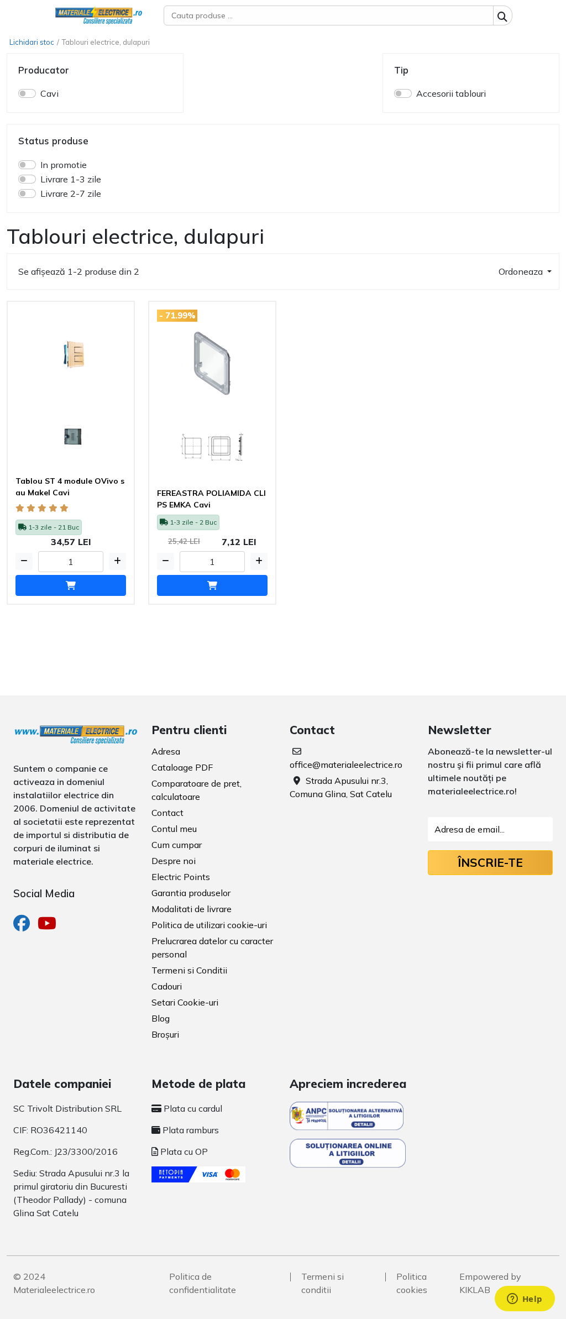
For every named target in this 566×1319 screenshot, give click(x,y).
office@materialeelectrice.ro (346, 764)
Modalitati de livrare (191, 908)
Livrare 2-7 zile (70, 193)
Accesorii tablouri (451, 93)
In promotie (63, 164)
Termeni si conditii (322, 1283)
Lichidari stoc (31, 42)
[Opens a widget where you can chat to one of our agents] (524, 1299)
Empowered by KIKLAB (490, 1283)
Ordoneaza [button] (522, 271)
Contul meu (174, 828)
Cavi (49, 93)
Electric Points (180, 876)
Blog (160, 1018)
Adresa (165, 751)
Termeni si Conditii (189, 970)
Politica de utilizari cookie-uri (209, 924)
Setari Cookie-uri (184, 1002)
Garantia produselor (190, 892)
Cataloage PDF (182, 767)
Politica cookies (411, 1283)
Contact (167, 812)
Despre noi (173, 860)
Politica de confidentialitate (202, 1283)
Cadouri (166, 986)
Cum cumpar (176, 844)
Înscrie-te (490, 862)
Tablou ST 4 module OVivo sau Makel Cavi (69, 487)
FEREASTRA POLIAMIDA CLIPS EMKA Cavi (211, 499)
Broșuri (165, 1034)
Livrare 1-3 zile (70, 179)
